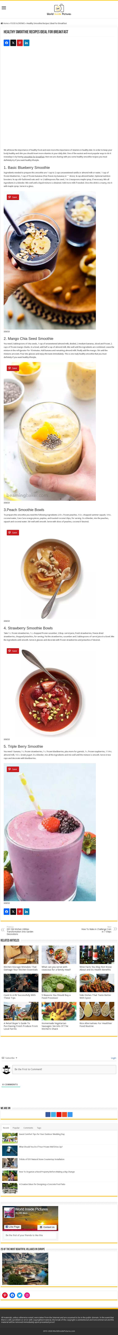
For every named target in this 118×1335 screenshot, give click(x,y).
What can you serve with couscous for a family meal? (56, 968)
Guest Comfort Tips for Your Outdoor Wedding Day (42, 1134)
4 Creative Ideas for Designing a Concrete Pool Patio (42, 1184)
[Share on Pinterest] (20, 43)
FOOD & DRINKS (17, 23)
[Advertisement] (59, 77)
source (7, 331)
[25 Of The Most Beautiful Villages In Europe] (25, 1269)
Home (6, 23)
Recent (6, 1128)
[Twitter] (53, 1114)
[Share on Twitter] (13, 43)
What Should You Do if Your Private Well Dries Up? (41, 1147)
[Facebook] (47, 1114)
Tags (39, 1128)
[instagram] (70, 1114)
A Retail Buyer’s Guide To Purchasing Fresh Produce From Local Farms (21, 1026)
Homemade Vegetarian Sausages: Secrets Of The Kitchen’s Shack (55, 1026)
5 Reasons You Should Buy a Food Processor (56, 996)
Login (113, 1058)
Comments (28, 1128)
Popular (16, 1128)
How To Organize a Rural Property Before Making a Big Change (47, 1172)
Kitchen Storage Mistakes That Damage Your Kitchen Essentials (21, 968)
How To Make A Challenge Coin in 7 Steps (96, 929)
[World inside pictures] (59, 8)
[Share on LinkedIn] (26, 43)
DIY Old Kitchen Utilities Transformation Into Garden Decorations (20, 930)
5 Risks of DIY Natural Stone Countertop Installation (41, 1159)
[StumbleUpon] (64, 1114)
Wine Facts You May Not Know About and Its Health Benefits (96, 968)
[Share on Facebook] (7, 43)
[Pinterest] (59, 1114)
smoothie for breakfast (34, 157)
